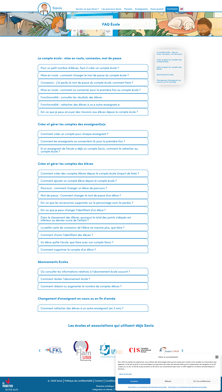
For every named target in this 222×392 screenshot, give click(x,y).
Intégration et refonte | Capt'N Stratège (110, 390)
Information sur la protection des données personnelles (147, 387)
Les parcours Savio (111, 9)
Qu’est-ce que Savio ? (87, 9)
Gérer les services (125, 374)
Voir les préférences (201, 381)
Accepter (134, 381)
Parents (128, 9)
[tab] (93, 67)
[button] (217, 357)
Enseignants (141, 9)
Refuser (168, 381)
